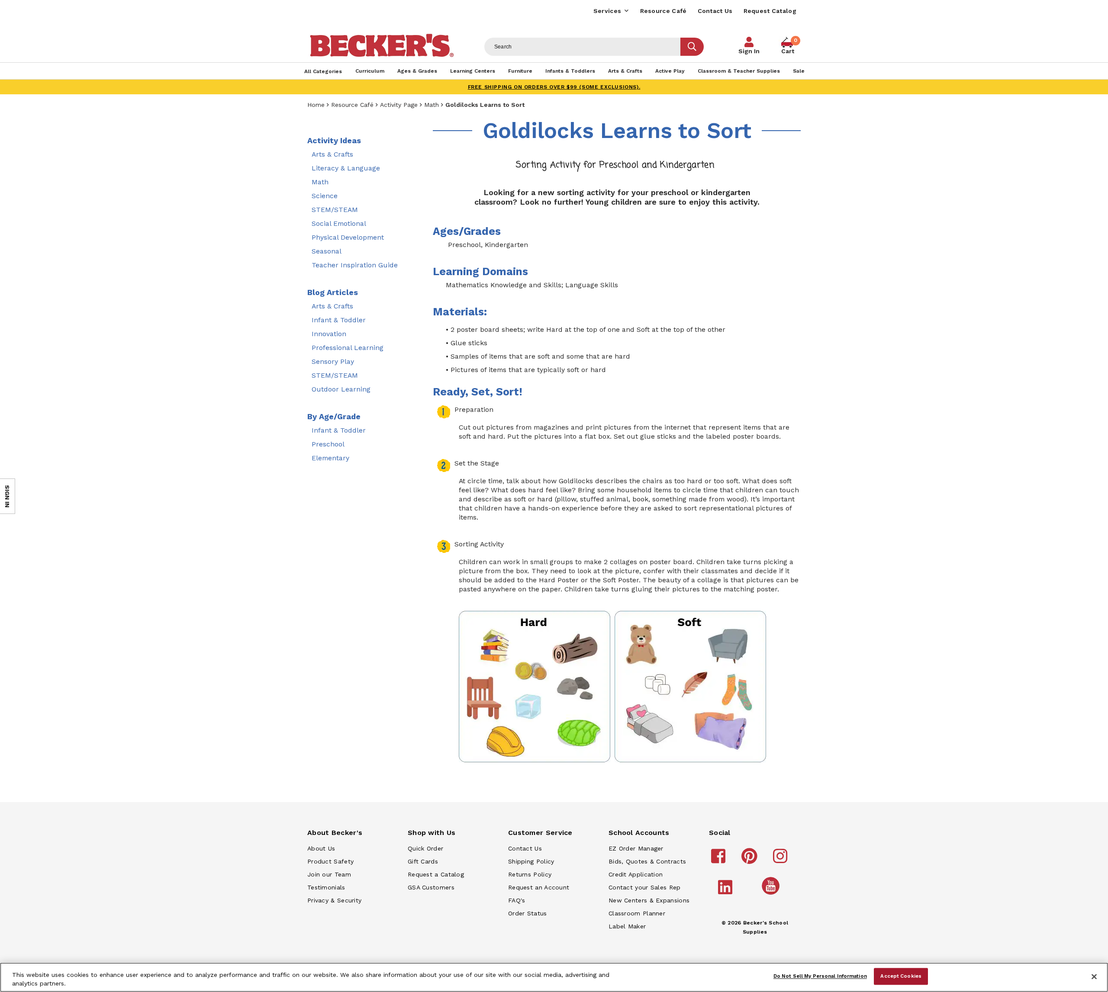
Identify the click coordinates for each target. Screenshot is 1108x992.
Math (431, 104)
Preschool (328, 444)
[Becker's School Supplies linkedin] (726, 891)
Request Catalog (770, 10)
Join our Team (329, 874)
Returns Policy (529, 874)
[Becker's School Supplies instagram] (781, 860)
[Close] (1094, 976)
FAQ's (516, 900)
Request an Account (538, 887)
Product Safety (330, 861)
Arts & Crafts (332, 154)
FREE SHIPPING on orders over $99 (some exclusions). (554, 87)
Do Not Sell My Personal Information (820, 976)
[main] (616, 450)
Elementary (330, 458)
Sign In (749, 51)
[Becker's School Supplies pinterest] (750, 860)
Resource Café (663, 10)
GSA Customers (431, 887)
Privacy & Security (334, 900)
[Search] (692, 47)
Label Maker (627, 926)
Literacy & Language (346, 168)
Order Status (527, 913)
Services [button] (607, 10)
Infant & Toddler (339, 320)
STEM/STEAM (335, 209)
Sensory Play (333, 361)
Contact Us (715, 10)
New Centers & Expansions (649, 900)
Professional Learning (347, 348)
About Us (321, 848)
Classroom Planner (637, 913)
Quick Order (425, 848)
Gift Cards (423, 861)
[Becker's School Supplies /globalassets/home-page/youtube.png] (772, 894)
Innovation (329, 334)
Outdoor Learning (341, 389)
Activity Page (399, 104)
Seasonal (326, 251)
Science (325, 196)
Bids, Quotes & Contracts (647, 861)
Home (316, 104)
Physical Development (348, 237)
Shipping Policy (531, 861)
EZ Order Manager (636, 848)
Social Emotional (339, 223)
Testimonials (326, 887)
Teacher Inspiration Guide (355, 265)
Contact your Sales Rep (645, 887)
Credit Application (636, 874)
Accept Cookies (900, 976)
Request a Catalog (436, 874)
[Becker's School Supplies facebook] (719, 860)
